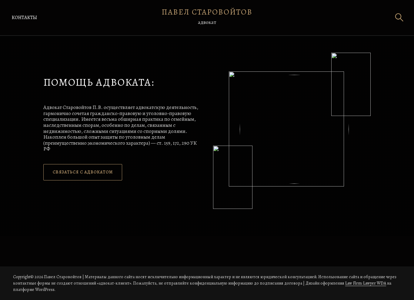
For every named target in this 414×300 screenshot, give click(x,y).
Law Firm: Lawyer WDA (365, 283)
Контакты (24, 17)
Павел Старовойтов (207, 12)
